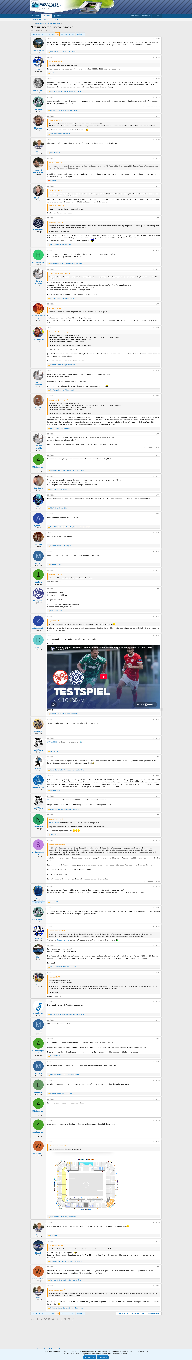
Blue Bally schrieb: (54, 222)
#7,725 (158, 616)
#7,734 (158, 886)
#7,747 (158, 1222)
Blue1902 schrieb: (54, 62)
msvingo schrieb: (54, 163)
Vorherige (36, 34)
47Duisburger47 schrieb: (57, 1146)
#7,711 (158, 269)
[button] (65, 16)
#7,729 (158, 757)
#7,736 (158, 926)
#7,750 (158, 1286)
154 (53, 34)
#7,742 (158, 1062)
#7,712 (158, 304)
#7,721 (158, 532)
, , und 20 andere (64, 809)
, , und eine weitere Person (70, 527)
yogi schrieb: (53, 621)
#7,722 (158, 551)
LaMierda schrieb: (54, 1246)
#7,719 (158, 495)
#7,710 (158, 250)
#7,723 (158, 570)
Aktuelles (59, 16)
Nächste (79, 34)
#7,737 (158, 945)
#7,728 (158, 738)
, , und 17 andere (66, 91)
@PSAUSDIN (52, 742)
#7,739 (158, 1001)
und (63, 110)
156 (61, 34)
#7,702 (158, 57)
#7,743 (158, 1080)
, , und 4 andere (66, 263)
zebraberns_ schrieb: (55, 308)
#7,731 (158, 796)
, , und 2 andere (63, 52)
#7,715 (158, 396)
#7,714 (158, 370)
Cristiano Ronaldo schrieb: (57, 332)
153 (49, 34)
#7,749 (158, 1267)
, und (60, 245)
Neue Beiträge (37, 19)
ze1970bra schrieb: (55, 819)
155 (57, 34)
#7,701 (158, 39)
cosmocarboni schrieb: (56, 845)
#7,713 (158, 328)
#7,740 (158, 1020)
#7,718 (158, 476)
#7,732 (158, 815)
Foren (47, 16)
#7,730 (158, 776)
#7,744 (158, 1099)
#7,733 (158, 840)
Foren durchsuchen (52, 19)
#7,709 (158, 218)
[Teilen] (153, 38)
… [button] (45, 34)
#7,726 (158, 635)
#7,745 (158, 1120)
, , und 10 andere (67, 470)
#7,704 (158, 97)
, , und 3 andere (64, 714)
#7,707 (158, 158)
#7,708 (158, 186)
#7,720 (158, 514)
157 (66, 34)
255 (73, 34)
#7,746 (158, 1141)
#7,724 (158, 589)
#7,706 (158, 139)
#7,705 (158, 116)
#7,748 (158, 1241)
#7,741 (158, 1039)
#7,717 (158, 455)
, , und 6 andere (67, 770)
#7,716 (158, 434)
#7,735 (158, 908)
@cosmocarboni (53, 800)
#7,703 (158, 78)
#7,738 (158, 972)
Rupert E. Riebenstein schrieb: (58, 274)
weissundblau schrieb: (56, 1290)
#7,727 (158, 719)
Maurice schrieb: (54, 575)
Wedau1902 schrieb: (55, 206)
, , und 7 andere (64, 1075)
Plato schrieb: (53, 977)
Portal (37, 16)
